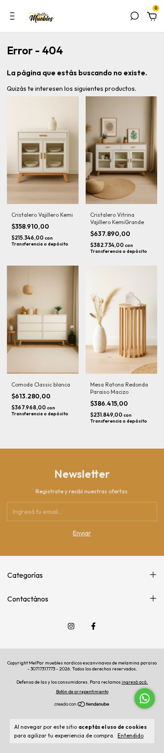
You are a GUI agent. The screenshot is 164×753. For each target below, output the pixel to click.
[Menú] (14, 17)
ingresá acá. (135, 682)
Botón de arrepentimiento (82, 692)
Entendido (131, 735)
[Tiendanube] (82, 705)
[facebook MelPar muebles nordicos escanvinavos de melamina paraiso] (93, 626)
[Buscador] (134, 17)
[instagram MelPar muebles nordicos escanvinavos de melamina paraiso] (71, 626)
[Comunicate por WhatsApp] (144, 698)
